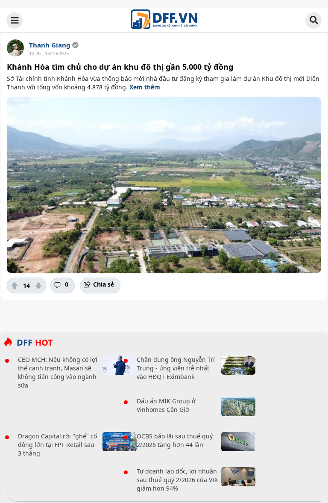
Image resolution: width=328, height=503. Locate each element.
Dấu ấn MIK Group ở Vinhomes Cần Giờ (166, 405)
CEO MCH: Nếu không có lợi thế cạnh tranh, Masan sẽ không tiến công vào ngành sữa (57, 372)
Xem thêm (144, 87)
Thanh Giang (49, 45)
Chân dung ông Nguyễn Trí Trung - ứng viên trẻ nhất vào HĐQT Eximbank (176, 368)
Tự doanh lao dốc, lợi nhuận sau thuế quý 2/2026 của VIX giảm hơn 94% (177, 479)
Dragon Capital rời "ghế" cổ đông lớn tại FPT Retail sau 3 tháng (57, 444)
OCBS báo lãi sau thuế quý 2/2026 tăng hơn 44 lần (175, 440)
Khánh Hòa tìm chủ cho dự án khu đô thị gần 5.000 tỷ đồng (120, 67)
